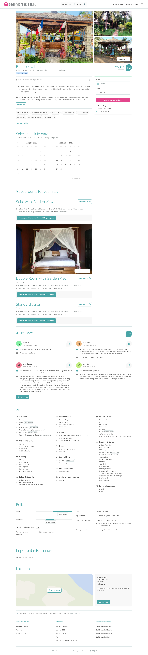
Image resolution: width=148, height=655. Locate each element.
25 (22, 169)
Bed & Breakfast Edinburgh (105, 626)
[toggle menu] (142, 4)
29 (40, 169)
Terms (84, 651)
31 (18, 173)
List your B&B (60, 630)
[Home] (17, 613)
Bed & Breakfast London (104, 633)
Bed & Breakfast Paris (103, 637)
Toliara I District (28, 70)
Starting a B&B (61, 633)
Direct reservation (22, 73)
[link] (20, 4)
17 (18, 164)
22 (40, 164)
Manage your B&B (62, 626)
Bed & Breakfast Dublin (104, 630)
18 (22, 164)
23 (45, 164)
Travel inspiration (22, 633)
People (98, 88)
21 (36, 164)
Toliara (64, 4)
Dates (71, 4)
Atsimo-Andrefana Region (46, 70)
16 (45, 160)
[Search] (85, 4)
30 (45, 169)
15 (40, 160)
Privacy (75, 651)
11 (22, 160)
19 (27, 164)
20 (31, 164)
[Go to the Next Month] (79, 143)
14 (36, 160)
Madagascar (63, 70)
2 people (79, 4)
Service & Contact (22, 626)
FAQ (57, 637)
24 (18, 169)
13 (31, 160)
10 (18, 160)
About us (19, 630)
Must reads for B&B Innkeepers (66, 640)
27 (31, 169)
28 (36, 169)
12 (27, 160)
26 (27, 169)
